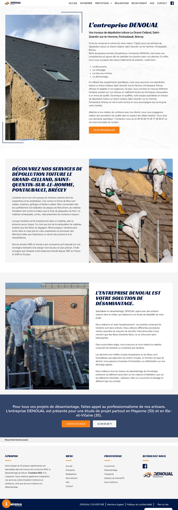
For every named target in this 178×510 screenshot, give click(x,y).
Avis (152, 3)
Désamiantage (110, 470)
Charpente (109, 474)
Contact (162, 3)
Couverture (109, 466)
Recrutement (139, 3)
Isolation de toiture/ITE (114, 478)
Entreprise (86, 3)
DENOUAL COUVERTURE (92, 504)
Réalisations (122, 3)
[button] (104, 130)
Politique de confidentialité (139, 504)
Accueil (73, 3)
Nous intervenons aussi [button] (16, 440)
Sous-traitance (111, 482)
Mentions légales (115, 504)
